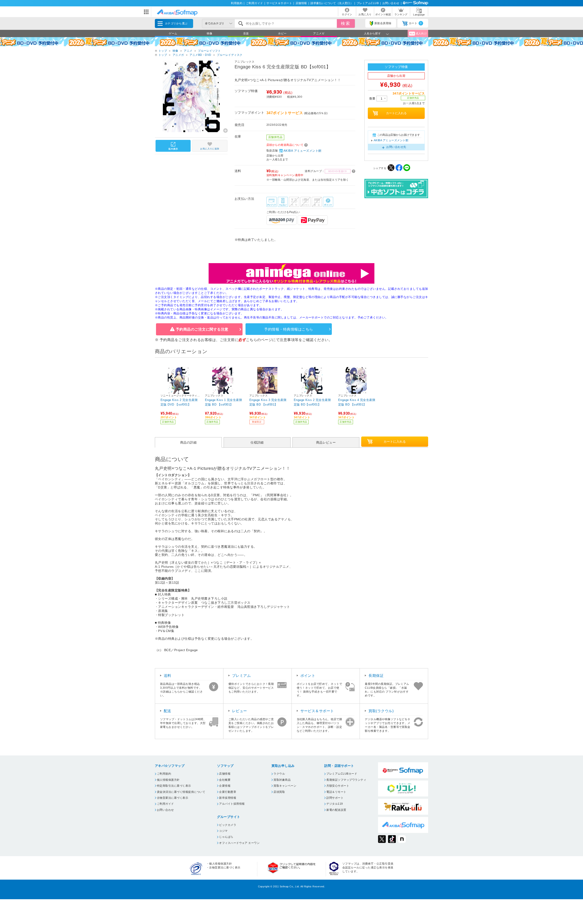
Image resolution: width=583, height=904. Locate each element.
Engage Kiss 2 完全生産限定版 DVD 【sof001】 (179, 402)
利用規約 (236, 3)
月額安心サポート (337, 785)
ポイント (307, 676)
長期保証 (376, 676)
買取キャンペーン (285, 785)
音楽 (246, 33)
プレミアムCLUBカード (341, 773)
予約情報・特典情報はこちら (288, 329)
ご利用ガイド (254, 3)
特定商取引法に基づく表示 (174, 785)
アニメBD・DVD (200, 54)
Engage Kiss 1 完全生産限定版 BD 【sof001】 (223, 402)
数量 (372, 98)
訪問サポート (334, 797)
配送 (167, 711)
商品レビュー (326, 442)
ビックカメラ (227, 825)
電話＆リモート (336, 792)
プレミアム (241, 676)
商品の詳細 (188, 442)
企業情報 (224, 785)
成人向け (418, 33)
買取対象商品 (282, 779)
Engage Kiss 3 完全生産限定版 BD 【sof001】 (267, 402)
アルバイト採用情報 (232, 803)
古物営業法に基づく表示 (172, 797)
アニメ (188, 50)
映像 (209, 33)
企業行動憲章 (227, 792)
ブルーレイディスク (229, 54)
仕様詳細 (257, 442)
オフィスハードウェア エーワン (239, 843)
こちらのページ (259, 340)
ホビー (282, 33)
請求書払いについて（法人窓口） (331, 3)
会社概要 (224, 779)
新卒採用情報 (227, 797)
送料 (167, 676)
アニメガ (319, 33)
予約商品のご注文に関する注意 (202, 329)
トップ (163, 50)
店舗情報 (301, 3)
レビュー (239, 711)
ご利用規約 (164, 773)
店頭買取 (279, 792)
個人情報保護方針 (168, 779)
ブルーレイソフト (209, 50)
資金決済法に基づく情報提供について (181, 792)
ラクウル (279, 773)
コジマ (223, 830)
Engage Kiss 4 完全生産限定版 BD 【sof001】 (356, 402)
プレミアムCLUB (368, 3)
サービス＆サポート (279, 3)
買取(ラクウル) (381, 711)
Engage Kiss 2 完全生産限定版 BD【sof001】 (312, 402)
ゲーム (173, 33)
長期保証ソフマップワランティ (346, 779)
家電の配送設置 (336, 810)
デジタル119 (334, 803)
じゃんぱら (226, 836)
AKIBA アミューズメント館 (303, 150)
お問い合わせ (390, 3)
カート (415, 23)
